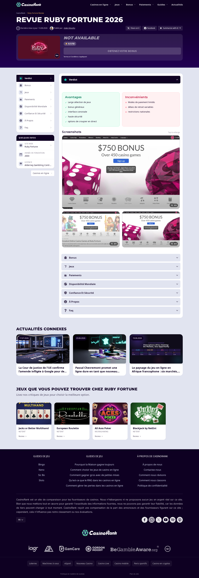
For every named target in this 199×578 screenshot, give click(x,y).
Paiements (145, 4)
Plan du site (134, 574)
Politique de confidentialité (152, 485)
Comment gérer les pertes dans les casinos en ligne (94, 485)
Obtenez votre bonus (122, 51)
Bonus (129, 4)
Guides (161, 4)
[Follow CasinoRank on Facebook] (145, 520)
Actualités (177, 4)
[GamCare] (69, 549)
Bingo (41, 464)
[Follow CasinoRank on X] (159, 520)
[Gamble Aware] (134, 549)
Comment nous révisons (152, 475)
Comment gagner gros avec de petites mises (94, 475)
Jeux (117, 4)
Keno (41, 469)
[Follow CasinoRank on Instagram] (152, 520)
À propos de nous (152, 464)
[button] (120, 79)
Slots (41, 480)
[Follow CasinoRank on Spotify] (173, 520)
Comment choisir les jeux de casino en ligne (94, 469)
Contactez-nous (152, 469)
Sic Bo (41, 475)
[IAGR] (33, 549)
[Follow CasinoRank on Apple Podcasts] (180, 520)
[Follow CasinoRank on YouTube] (166, 520)
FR (19, 519)
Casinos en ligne (99, 4)
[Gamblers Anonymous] (48, 549)
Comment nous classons (152, 480)
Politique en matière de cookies (72, 574)
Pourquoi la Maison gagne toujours (94, 464)
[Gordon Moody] (95, 549)
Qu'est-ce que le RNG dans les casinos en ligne (94, 480)
